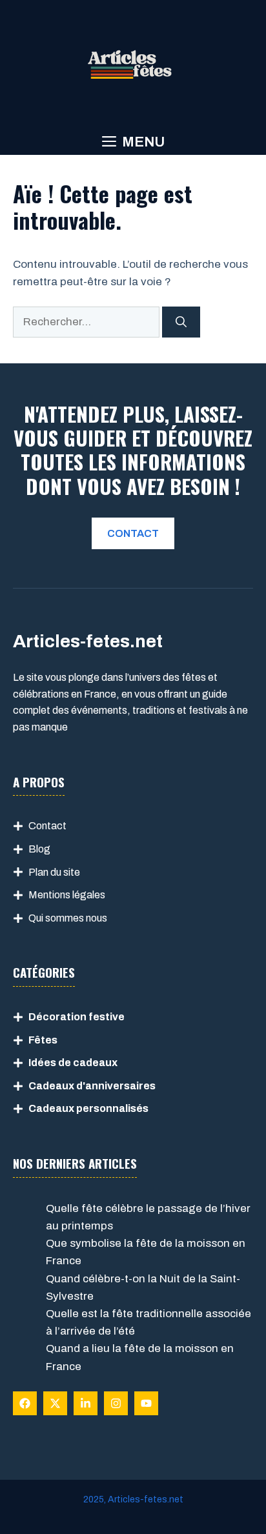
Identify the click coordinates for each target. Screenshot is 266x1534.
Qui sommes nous (67, 918)
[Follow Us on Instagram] (116, 1403)
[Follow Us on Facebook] (25, 1403)
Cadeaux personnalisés (88, 1108)
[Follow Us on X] (55, 1403)
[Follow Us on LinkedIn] (85, 1403)
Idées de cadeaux (73, 1062)
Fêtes (42, 1039)
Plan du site (54, 872)
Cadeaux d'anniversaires (92, 1085)
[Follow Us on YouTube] (146, 1403)
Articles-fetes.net (145, 1499)
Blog (39, 848)
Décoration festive (76, 1016)
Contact (47, 825)
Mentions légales (66, 894)
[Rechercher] (181, 322)
